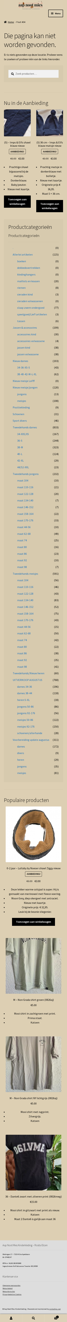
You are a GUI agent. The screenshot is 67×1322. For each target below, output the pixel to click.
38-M (20, 447)
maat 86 (22, 553)
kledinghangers (26, 274)
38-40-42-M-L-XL (27, 374)
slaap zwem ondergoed (30, 307)
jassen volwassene (28, 354)
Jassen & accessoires (25, 327)
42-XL (20, 460)
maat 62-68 (24, 533)
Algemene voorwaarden (11, 1285)
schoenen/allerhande (29, 733)
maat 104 (22, 480)
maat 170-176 (25, 520)
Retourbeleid (8, 1288)
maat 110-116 (25, 487)
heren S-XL (23, 700)
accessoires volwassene (31, 341)
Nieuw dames (20, 361)
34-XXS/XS (23, 434)
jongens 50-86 (25, 706)
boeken (21, 261)
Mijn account (11, 1318)
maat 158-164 (25, 514)
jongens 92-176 (26, 713)
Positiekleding (21, 407)
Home (11, 22)
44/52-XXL (23, 467)
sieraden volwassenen (30, 301)
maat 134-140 (25, 500)
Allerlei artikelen (23, 254)
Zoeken (33, 1318)
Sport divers (20, 420)
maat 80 (22, 547)
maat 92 (22, 560)
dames (21, 746)
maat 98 (22, 567)
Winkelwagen (51, 1316)
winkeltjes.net (55, 1309)
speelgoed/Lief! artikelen (32, 314)
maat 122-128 (25, 494)
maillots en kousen (28, 281)
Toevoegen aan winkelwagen (17, 201)
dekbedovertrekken (28, 267)
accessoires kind (26, 334)
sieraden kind (25, 294)
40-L (19, 454)
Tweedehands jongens (26, 474)
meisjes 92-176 (26, 726)
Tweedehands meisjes (25, 573)
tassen (21, 321)
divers (20, 753)
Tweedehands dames (25, 427)
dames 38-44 (24, 693)
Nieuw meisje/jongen (25, 387)
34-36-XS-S (23, 367)
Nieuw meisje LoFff (24, 381)
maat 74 (22, 540)
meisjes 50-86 (25, 720)
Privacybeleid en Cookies (12, 1294)
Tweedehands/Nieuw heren (28, 673)
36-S (19, 440)
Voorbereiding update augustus (31, 739)
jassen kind (23, 347)
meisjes (21, 401)
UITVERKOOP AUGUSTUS (27, 680)
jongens (22, 394)
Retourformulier (9, 1291)
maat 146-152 (25, 507)
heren (20, 759)
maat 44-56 (24, 527)
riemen (21, 287)
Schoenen (18, 414)
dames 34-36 (24, 686)
